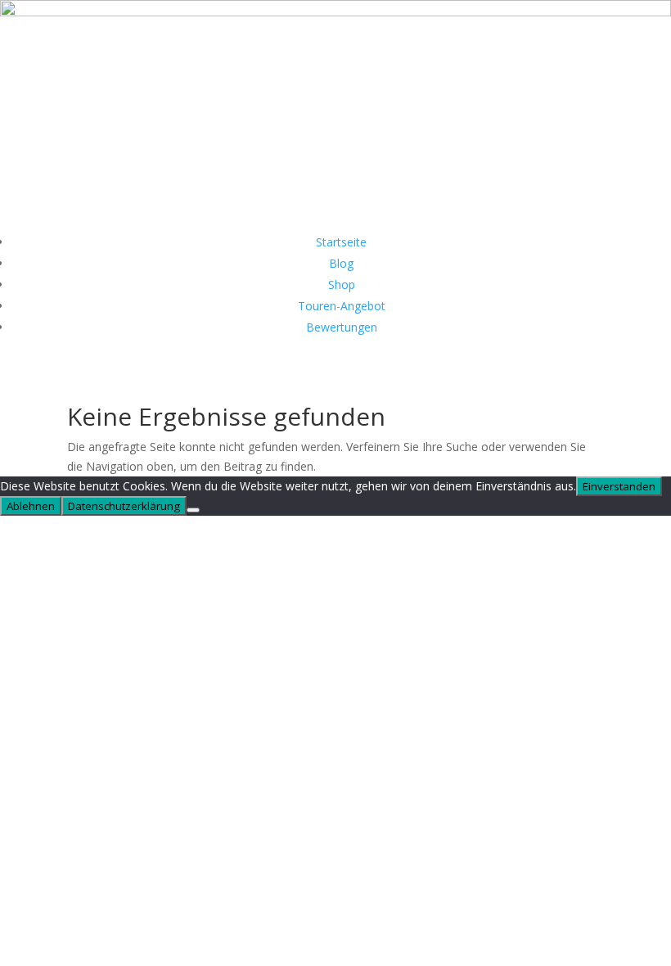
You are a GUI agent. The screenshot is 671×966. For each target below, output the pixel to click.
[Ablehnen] (193, 510)
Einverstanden (619, 486)
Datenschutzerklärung (124, 506)
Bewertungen (341, 327)
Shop (341, 284)
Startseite (341, 242)
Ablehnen (31, 506)
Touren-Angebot (341, 306)
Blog (341, 263)
